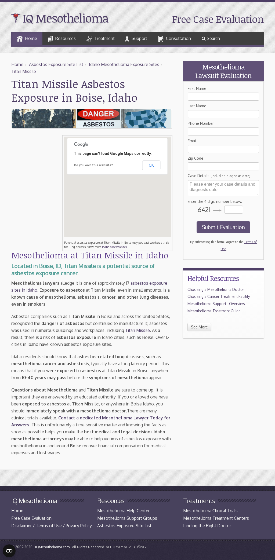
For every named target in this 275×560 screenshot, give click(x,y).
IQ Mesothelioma (65, 18)
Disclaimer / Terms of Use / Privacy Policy (51, 525)
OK (151, 165)
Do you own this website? (93, 165)
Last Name (197, 106)
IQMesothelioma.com (52, 547)
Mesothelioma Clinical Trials (210, 510)
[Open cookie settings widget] (9, 550)
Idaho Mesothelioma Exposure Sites (124, 64)
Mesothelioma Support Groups (127, 518)
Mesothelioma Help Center (123, 510)
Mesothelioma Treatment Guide (214, 311)
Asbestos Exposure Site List (56, 64)
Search (213, 38)
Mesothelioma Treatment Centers (216, 518)
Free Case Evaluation (218, 19)
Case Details (219, 175)
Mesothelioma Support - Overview (216, 303)
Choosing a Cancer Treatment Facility (218, 296)
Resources (65, 38)
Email (192, 140)
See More (199, 327)
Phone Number (201, 123)
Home (31, 38)
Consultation (178, 38)
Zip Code (195, 158)
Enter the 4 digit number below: (215, 201)
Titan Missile (23, 71)
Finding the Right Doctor (207, 525)
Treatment (104, 38)
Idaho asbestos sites (114, 247)
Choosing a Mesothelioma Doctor (215, 289)
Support (139, 38)
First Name (197, 88)
